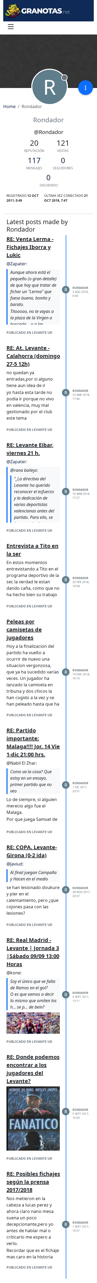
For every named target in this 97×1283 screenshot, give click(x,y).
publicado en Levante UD (29, 332)
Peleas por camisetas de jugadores (24, 629)
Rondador (80, 288)
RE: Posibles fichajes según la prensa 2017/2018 (33, 1181)
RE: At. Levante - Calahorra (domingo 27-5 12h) (33, 355)
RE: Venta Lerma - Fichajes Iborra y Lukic (29, 247)
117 (34, 160)
